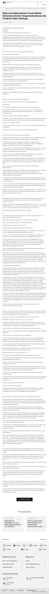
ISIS (14, 142)
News (2, 8)
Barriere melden (21, 590)
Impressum (5, 590)
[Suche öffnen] (37, 4)
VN (25, 474)
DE (40, 1)
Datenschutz (12, 590)
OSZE (23, 284)
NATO (19, 143)
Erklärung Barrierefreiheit (31, 590)
